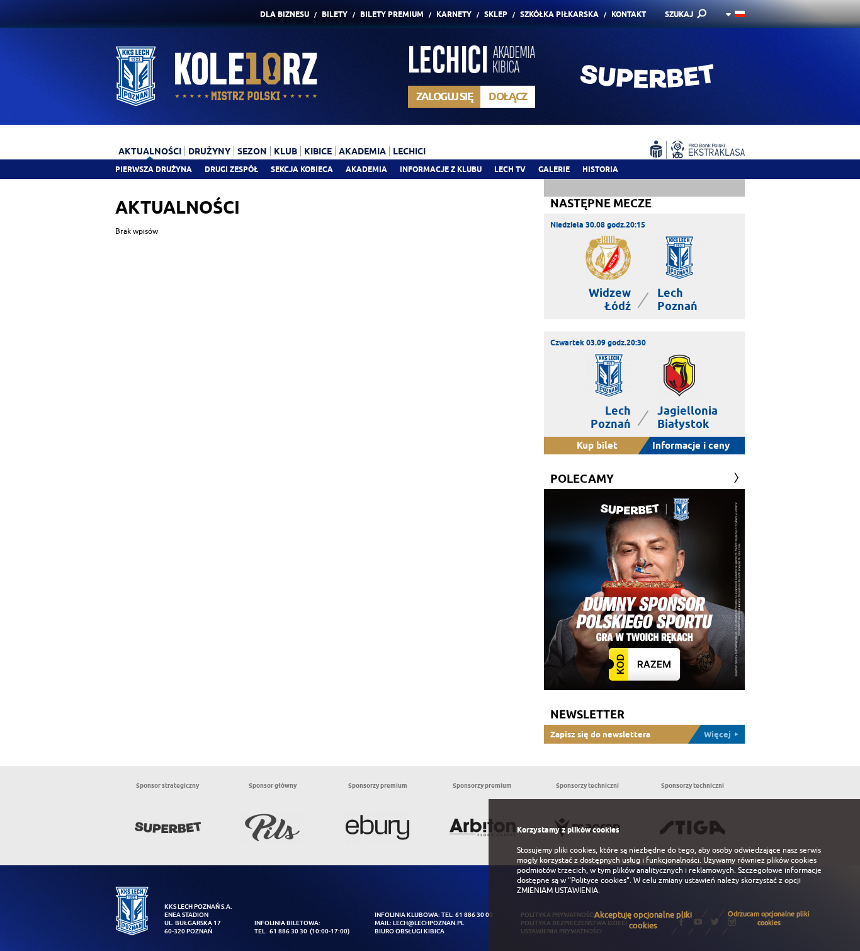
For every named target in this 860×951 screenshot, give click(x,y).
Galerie (554, 169)
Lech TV (510, 169)
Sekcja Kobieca (302, 169)
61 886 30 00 (474, 915)
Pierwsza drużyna (153, 169)
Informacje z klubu (441, 169)
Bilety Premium (392, 14)
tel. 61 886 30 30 (280, 931)
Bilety (335, 14)
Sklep (495, 14)
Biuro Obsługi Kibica (409, 931)
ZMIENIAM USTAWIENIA (557, 890)
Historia (600, 169)
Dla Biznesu (284, 14)
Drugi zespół (231, 169)
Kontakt (628, 14)
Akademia (366, 169)
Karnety (454, 14)
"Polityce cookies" (599, 880)
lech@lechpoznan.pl (428, 923)
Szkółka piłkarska (559, 14)
